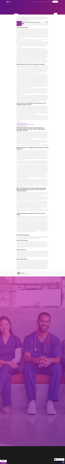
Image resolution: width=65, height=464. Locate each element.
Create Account (55, 1)
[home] (8, 2)
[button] (33, 2)
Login (50, 1)
